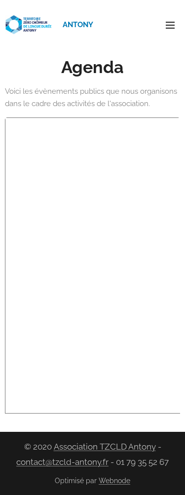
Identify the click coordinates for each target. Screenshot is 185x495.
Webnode (114, 481)
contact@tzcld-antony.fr (62, 462)
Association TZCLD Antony (105, 447)
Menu (170, 25)
